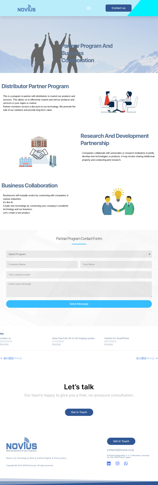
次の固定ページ (147, 358)
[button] (88, 8)
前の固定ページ (11, 358)
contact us (5, 338)
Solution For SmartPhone (116, 338)
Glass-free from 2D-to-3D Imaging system (73, 338)
